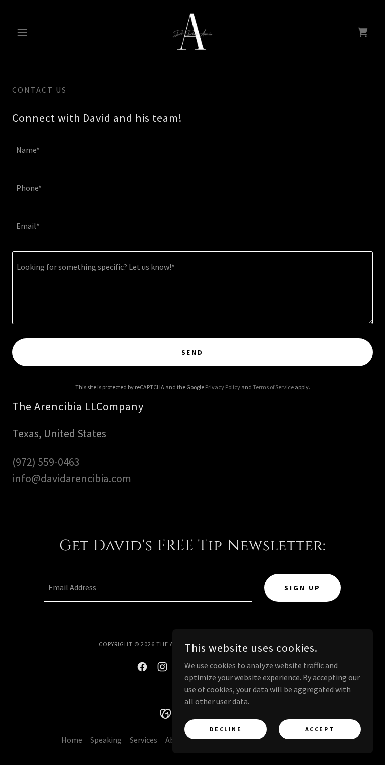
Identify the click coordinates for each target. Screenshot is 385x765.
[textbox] (192, 150)
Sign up (302, 587)
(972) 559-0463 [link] (46, 462)
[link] (192, 32)
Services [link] (143, 740)
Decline (226, 729)
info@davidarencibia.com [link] (71, 478)
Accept (319, 729)
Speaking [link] (106, 740)
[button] (39, 32)
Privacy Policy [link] (222, 387)
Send (192, 352)
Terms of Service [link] (273, 387)
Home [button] (71, 740)
